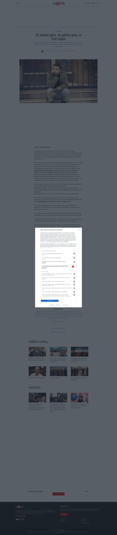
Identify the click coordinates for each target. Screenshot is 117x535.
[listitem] (58, 250)
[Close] (79, 230)
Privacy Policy (65, 305)
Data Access (58, 305)
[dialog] (58, 267)
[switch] (73, 253)
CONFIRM (49, 300)
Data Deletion (51, 305)
